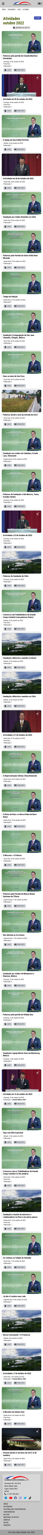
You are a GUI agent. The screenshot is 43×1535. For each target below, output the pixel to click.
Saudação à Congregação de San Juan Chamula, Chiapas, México (18, 336)
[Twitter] (25, 1498)
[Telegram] (5, 1498)
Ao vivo (6, 1515)
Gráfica (7, 1520)
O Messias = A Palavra (12, 855)
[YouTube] (10, 1498)
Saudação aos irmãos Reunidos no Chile (19, 217)
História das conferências (15, 1509)
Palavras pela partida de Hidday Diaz (18, 1014)
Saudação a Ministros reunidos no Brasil (19, 658)
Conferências (9, 1512)
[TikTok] (30, 1498)
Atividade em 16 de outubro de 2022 (17, 1094)
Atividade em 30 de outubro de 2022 (17, 99)
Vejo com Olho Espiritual (13, 1133)
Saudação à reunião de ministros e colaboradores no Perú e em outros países (20, 1215)
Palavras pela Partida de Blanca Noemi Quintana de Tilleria (19, 895)
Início (4, 9)
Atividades (12, 9)
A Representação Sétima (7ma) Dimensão (20, 776)
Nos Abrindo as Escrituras (13, 935)
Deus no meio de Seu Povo (13, 376)
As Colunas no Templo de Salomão (17, 1258)
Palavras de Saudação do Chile (15, 576)
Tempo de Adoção (10, 296)
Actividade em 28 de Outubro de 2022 (18, 178)
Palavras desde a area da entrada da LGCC (20, 415)
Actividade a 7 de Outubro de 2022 (17, 1373)
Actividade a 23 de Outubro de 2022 (17, 535)
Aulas (6, 1522)
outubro (26, 9)
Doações (7, 1525)
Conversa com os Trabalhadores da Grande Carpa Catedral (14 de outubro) (20, 1172)
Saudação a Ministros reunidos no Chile (19, 696)
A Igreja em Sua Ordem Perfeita (16, 140)
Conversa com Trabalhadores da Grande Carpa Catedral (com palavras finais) (19, 615)
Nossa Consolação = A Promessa (16, 1335)
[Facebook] (15, 1498)
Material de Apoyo (11, 1517)
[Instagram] (20, 1498)
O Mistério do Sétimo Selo (13, 1412)
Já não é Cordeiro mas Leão (14, 1296)
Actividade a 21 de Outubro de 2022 (17, 735)
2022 (19, 9)
